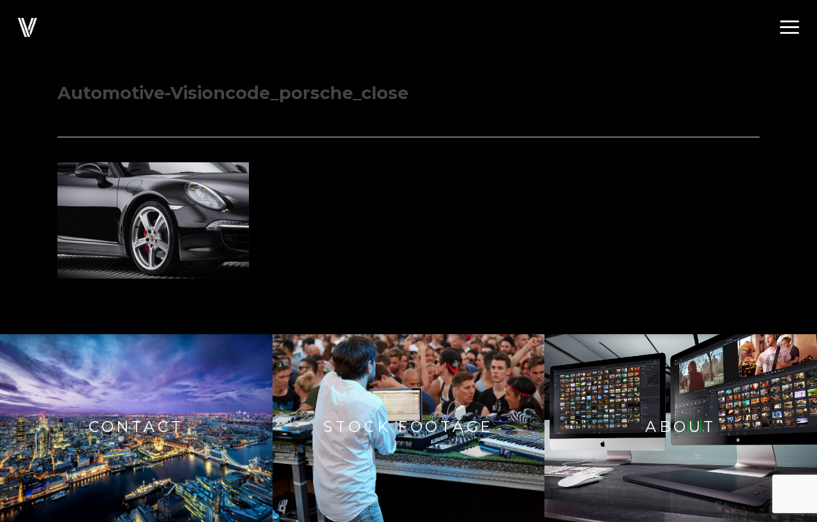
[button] (789, 27)
